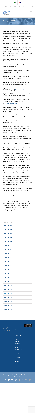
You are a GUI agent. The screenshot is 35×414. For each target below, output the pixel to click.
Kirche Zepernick (12, 103)
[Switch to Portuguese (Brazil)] (15, 2)
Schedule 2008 (8, 289)
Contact (17, 361)
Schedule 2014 (8, 266)
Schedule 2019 (8, 246)
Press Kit (17, 357)
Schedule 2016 (8, 258)
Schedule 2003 (8, 309)
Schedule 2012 (8, 273)
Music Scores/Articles (17, 348)
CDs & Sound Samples (17, 341)
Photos (17, 353)
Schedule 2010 (8, 281)
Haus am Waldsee (20, 90)
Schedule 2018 (8, 250)
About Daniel (16, 330)
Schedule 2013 (8, 269)
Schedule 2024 (8, 226)
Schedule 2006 (8, 297)
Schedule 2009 (8, 285)
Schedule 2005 (8, 301)
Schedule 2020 (8, 242)
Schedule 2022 (8, 234)
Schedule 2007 (8, 293)
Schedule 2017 (8, 254)
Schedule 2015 (8, 261)
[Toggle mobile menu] (31, 12)
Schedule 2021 (8, 238)
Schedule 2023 (8, 230)
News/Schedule (17, 335)
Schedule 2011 (8, 277)
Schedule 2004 (8, 305)
